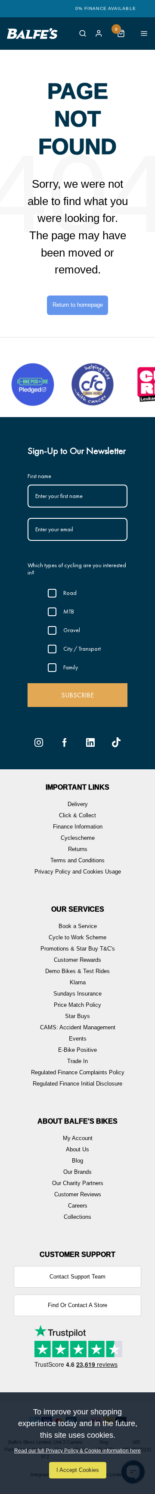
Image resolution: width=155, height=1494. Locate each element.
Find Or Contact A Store (77, 1305)
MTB (68, 611)
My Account (78, 1138)
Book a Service (78, 926)
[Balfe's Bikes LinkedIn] (90, 742)
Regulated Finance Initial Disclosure (77, 1083)
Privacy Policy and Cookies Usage (77, 871)
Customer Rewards (77, 960)
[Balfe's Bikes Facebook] (64, 742)
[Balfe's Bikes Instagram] (38, 742)
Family (70, 667)
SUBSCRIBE (77, 695)
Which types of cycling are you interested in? (77, 568)
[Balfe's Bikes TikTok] (116, 742)
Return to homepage (78, 305)
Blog (77, 1160)
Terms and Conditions (77, 860)
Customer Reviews (77, 1194)
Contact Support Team (77, 1276)
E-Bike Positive (77, 1050)
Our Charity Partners (77, 1183)
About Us (77, 1149)
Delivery (78, 804)
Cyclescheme (78, 838)
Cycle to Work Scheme (77, 937)
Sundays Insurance (77, 993)
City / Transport (82, 648)
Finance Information (77, 826)
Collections (77, 1217)
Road (70, 593)
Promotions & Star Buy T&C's (77, 948)
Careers (77, 1205)
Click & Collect (77, 815)
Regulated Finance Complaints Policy (77, 1072)
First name (39, 476)
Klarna (78, 982)
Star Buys (77, 1016)
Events (78, 1038)
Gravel (71, 630)
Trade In (77, 1061)
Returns (77, 849)
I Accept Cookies (77, 1470)
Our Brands (77, 1172)
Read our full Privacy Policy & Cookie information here (77, 1450)
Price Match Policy (77, 1005)
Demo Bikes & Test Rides (77, 971)
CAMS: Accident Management (77, 1027)
